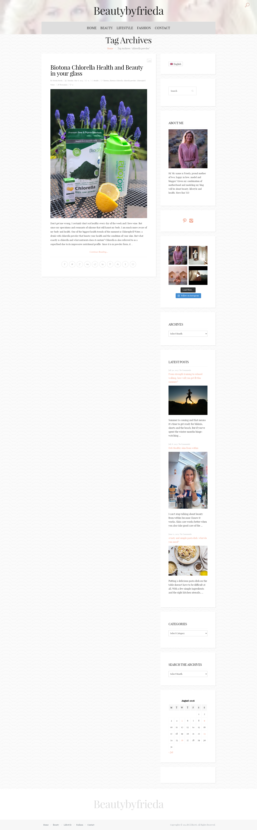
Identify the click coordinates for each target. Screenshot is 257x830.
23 (204, 733)
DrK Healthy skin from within (183, 448)
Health (96, 81)
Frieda (60, 81)
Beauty (106, 28)
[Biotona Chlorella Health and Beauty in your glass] (98, 153)
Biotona (106, 81)
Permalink (63, 85)
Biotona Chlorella (116, 81)
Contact (162, 28)
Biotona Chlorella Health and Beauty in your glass (96, 70)
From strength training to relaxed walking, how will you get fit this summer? (185, 378)
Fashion (144, 28)
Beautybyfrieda (128, 11)
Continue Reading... (99, 252)
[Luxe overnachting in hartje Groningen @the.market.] (198, 255)
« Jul (171, 752)
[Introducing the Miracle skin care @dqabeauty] (178, 275)
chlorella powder (130, 81)
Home (92, 28)
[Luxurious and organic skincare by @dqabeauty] (178, 255)
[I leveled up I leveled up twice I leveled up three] (198, 275)
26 (182, 740)
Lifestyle (125, 28)
